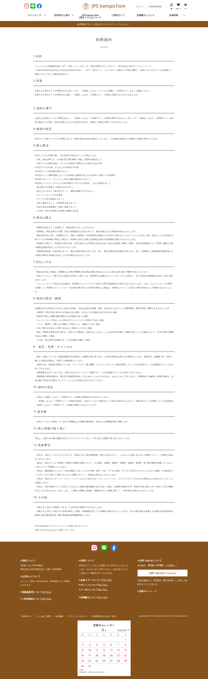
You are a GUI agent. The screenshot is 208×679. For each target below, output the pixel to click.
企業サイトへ (146, 591)
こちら (51, 530)
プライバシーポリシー (78, 616)
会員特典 (173, 15)
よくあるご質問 (44, 616)
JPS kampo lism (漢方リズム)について (90, 16)
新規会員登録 (155, 6)
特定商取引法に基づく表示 (104, 616)
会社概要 (59, 616)
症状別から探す (62, 15)
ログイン (140, 6)
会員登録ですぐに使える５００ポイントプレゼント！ (104, 24)
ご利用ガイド (118, 15)
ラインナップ (34, 15)
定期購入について (146, 15)
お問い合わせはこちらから (162, 573)
